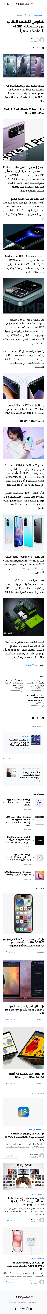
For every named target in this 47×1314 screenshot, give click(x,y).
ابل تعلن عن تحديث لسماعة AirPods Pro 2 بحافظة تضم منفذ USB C (25, 1266)
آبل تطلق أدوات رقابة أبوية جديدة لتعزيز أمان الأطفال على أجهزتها (17, 802)
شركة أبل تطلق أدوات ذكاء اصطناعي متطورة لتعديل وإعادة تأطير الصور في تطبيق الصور (17, 821)
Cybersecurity (34, 769)
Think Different (33, 1302)
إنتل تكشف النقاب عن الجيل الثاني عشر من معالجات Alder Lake (19, 742)
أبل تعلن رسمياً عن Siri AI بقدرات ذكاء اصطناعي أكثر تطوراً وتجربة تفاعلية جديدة (18, 839)
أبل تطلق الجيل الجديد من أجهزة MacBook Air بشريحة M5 (26, 1075)
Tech (31, 15)
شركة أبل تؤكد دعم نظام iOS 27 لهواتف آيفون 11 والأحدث (17, 873)
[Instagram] (27, 1308)
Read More (10, 952)
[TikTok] (16, 1308)
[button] (43, 4)
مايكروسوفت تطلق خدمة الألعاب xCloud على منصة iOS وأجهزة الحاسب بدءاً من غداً (25, 1201)
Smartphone (39, 15)
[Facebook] (31, 1308)
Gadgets (40, 1194)
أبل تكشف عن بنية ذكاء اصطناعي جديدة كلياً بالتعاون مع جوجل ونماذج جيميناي (18, 857)
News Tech (34, 39)
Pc (28, 736)
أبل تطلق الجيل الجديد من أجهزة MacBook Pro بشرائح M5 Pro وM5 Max (24, 1009)
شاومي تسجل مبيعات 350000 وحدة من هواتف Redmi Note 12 (35, 697)
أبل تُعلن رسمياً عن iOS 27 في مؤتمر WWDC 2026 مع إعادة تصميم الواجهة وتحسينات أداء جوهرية (23, 942)
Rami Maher (34, 1155)
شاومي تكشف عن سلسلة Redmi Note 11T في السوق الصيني (35, 682)
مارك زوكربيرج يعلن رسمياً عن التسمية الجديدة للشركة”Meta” (29, 775)
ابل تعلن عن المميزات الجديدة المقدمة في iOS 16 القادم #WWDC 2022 (24, 1136)
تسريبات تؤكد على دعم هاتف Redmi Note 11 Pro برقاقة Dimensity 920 (14, 682)
